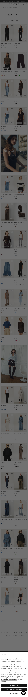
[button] (23, 693)
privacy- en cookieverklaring (9, 679)
